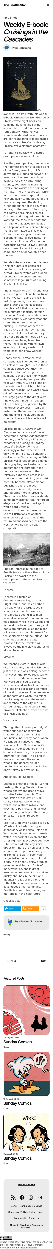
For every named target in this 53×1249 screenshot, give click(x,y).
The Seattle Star (14, 5)
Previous (11, 960)
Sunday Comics (17, 1042)
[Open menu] (48, 5)
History (6, 934)
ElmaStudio (25, 1225)
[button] (12, 908)
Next (43, 960)
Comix (6, 1047)
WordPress (26, 1227)
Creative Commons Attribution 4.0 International (21, 1246)
